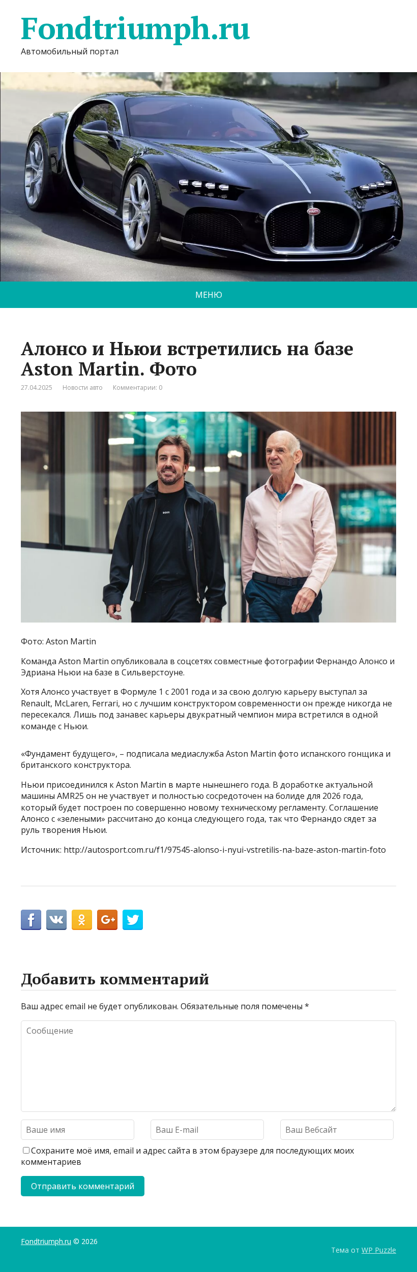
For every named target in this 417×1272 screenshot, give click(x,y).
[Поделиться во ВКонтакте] (56, 920)
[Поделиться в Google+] (107, 920)
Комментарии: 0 (137, 387)
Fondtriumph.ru (135, 28)
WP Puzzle (379, 1250)
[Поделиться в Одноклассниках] (82, 920)
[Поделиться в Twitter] (133, 920)
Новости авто (83, 387)
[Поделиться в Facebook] (31, 920)
